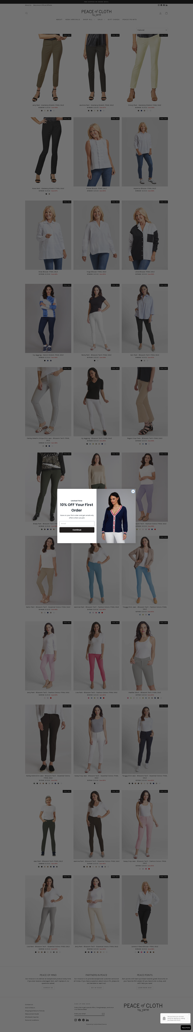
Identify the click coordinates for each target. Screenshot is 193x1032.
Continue (77, 530)
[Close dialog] (133, 491)
